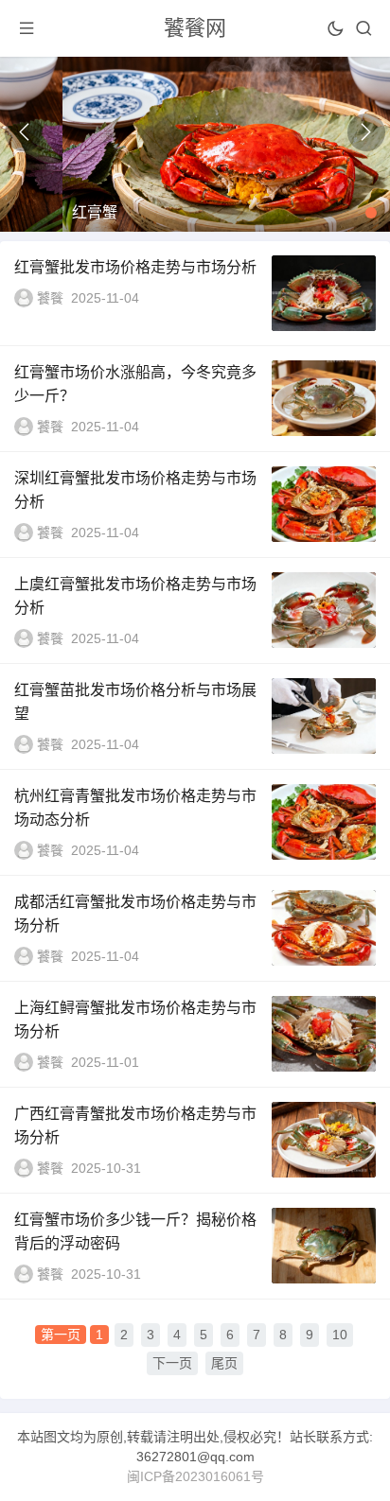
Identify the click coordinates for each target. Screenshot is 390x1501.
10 (339, 1334)
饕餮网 (195, 28)
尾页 (224, 1362)
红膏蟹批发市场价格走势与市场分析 (135, 267)
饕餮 (50, 297)
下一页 (172, 1362)
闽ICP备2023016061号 (195, 1476)
